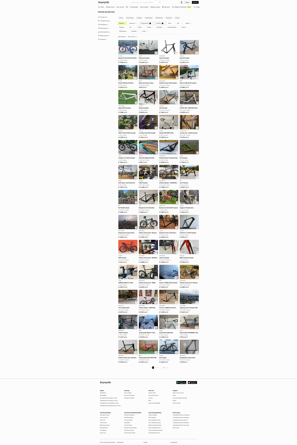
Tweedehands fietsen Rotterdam (181, 417)
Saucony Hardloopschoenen (155, 430)
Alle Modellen (103, 395)
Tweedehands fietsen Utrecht (180, 420)
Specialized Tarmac (105, 415)
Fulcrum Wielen (128, 425)
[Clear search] (160, 2)
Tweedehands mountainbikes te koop (109, 403)
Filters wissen (131, 36)
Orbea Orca (103, 433)
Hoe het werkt (152, 393)
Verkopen (195, 2)
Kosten (174, 400)
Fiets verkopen (128, 393)
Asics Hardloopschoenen (154, 422)
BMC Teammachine (105, 425)
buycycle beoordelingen (154, 403)
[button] (122, 62)
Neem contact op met (178, 393)
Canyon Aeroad (104, 417)
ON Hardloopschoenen (154, 433)
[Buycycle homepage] (103, 2)
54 (164, 367)
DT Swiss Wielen (128, 420)
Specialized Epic (104, 427)
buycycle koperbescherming (180, 398)
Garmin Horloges (152, 415)
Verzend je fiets (176, 403)
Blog (149, 400)
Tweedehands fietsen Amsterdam (181, 415)
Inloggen (187, 2)
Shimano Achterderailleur (130, 427)
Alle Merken (103, 393)
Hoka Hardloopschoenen (154, 427)
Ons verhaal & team (153, 395)
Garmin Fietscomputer (129, 433)
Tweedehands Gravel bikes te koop (108, 400)
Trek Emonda (103, 422)
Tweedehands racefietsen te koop (108, 398)
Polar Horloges (152, 417)
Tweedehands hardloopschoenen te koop (110, 405)
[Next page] (167, 368)
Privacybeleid (173, 442)
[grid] (122, 266)
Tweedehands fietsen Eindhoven (181, 422)
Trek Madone (103, 430)
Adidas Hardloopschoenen (155, 425)
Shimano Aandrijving (129, 415)
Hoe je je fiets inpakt (129, 395)
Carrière (150, 398)
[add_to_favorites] (156, 78)
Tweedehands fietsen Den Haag (181, 425)
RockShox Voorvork (129, 430)
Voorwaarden (120, 442)
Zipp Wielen (127, 422)
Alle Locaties (176, 427)
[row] (122, 266)
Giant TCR (102, 420)
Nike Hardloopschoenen (154, 420)
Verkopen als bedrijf (129, 398)
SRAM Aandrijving (128, 417)
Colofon (145, 442)
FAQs (174, 395)
